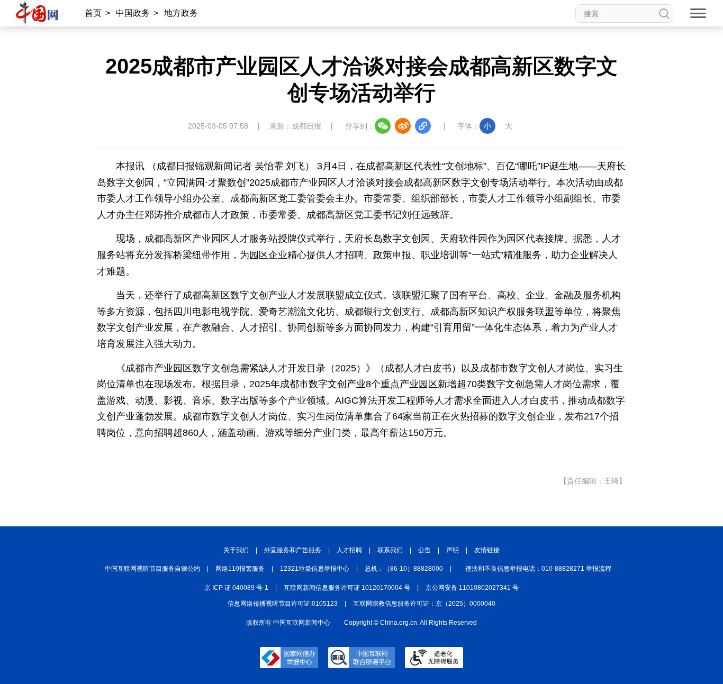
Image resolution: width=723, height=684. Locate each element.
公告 (424, 550)
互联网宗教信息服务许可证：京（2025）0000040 (424, 603)
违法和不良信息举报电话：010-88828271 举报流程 (538, 568)
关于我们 (236, 550)
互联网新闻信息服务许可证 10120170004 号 (347, 587)
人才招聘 (349, 550)
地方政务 (181, 12)
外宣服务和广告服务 (292, 550)
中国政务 (133, 12)
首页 (93, 12)
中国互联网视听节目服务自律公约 (152, 568)
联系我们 (390, 550)
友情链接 (487, 550)
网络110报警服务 (240, 568)
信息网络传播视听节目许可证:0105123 (283, 603)
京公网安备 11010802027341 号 (472, 587)
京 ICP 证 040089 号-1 (236, 587)
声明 (452, 550)
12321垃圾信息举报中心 (314, 568)
